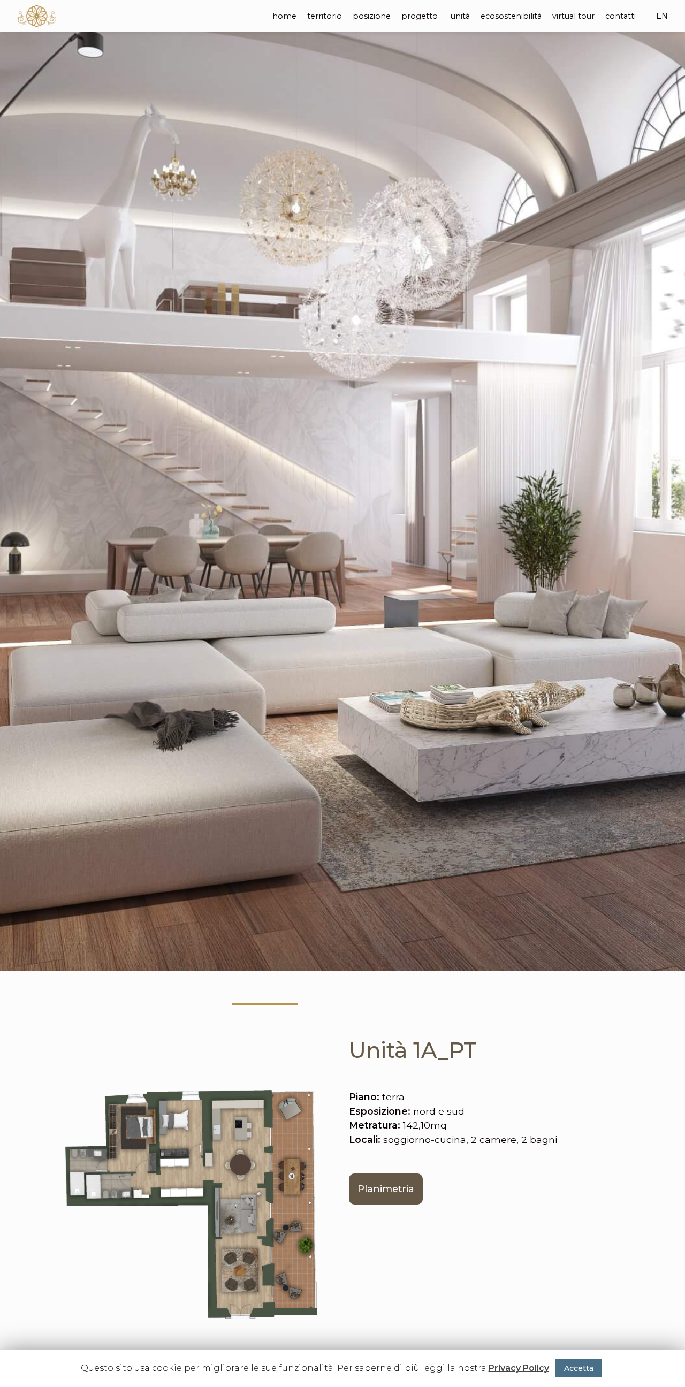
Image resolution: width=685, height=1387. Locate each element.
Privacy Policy (519, 1368)
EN (662, 16)
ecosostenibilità (511, 16)
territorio (324, 16)
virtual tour (573, 16)
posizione (372, 16)
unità (460, 16)
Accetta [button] (578, 1368)
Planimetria (385, 1188)
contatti (620, 16)
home (284, 16)
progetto (419, 16)
